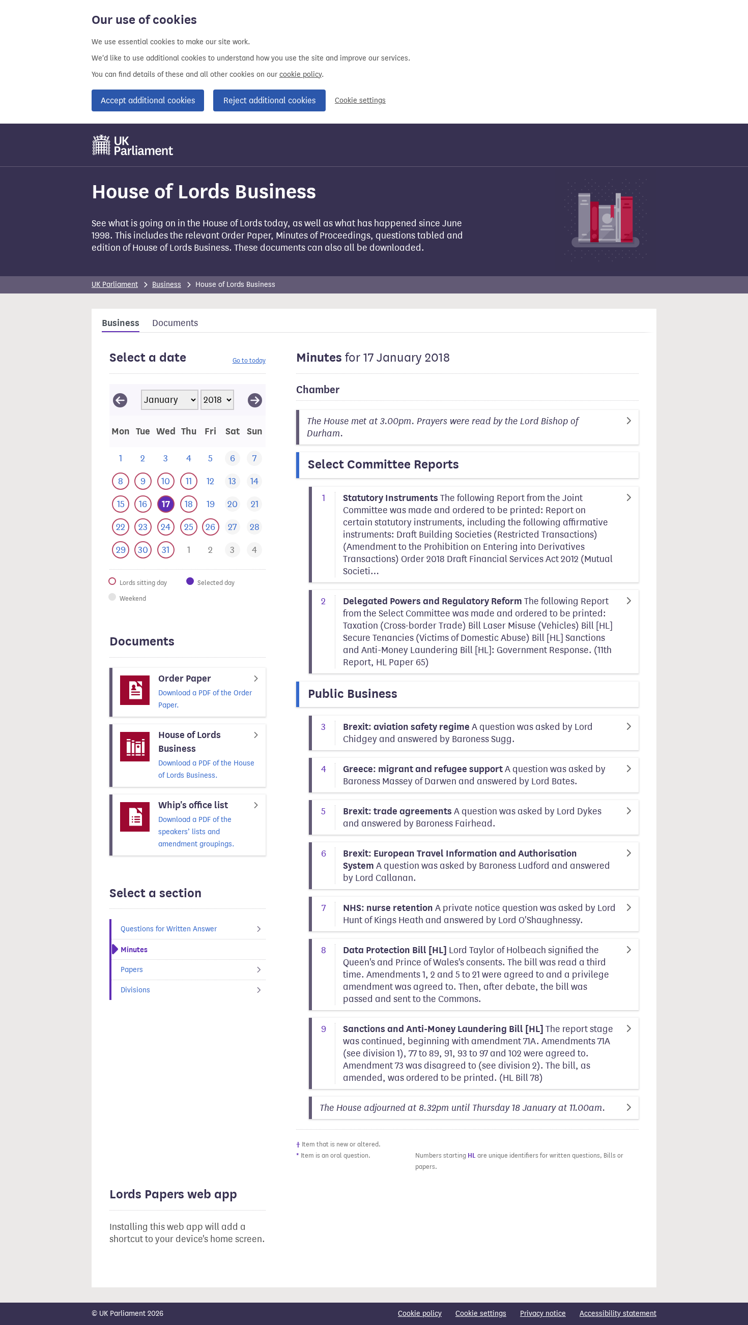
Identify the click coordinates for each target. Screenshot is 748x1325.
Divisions (135, 990)
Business (166, 284)
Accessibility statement (618, 1313)
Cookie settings (360, 100)
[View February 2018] (255, 400)
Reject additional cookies (269, 100)
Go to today (249, 360)
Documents (175, 323)
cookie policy (300, 74)
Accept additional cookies (148, 100)
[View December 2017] (120, 400)
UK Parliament (115, 284)
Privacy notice (543, 1313)
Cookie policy (420, 1313)
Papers (132, 969)
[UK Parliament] (133, 145)
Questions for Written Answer (169, 929)
